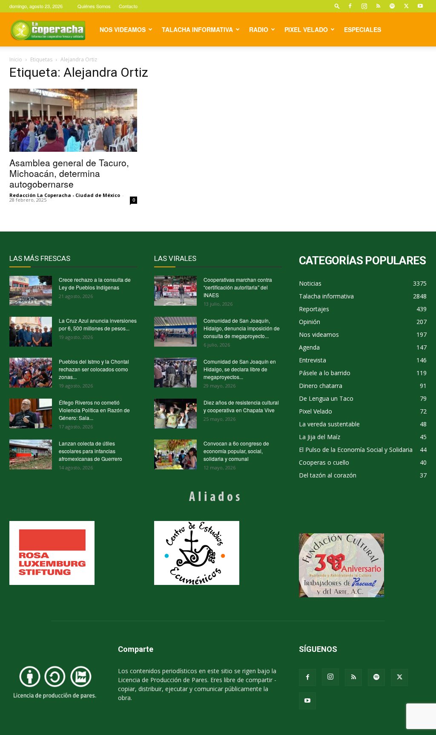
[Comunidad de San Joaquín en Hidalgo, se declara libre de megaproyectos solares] (175, 373)
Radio (258, 29)
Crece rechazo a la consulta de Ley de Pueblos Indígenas (95, 283)
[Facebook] (350, 6)
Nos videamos (123, 29)
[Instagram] (364, 6)
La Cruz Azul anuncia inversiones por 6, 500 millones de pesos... (98, 324)
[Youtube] (420, 6)
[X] (406, 6)
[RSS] (378, 6)
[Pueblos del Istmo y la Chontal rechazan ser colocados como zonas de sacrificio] (30, 373)
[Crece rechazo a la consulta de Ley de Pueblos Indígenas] (30, 291)
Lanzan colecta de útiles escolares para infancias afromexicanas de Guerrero (90, 451)
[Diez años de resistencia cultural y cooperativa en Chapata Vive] (175, 413)
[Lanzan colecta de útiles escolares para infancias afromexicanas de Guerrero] (30, 454)
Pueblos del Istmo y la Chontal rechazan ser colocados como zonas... (94, 369)
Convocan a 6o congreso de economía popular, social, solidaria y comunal (236, 451)
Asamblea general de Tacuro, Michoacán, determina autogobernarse (69, 173)
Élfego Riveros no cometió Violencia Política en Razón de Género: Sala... (94, 410)
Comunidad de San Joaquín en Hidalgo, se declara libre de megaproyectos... (240, 369)
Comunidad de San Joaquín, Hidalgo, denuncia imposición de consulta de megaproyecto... (242, 328)
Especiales (362, 29)
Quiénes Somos (94, 6)
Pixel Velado (306, 29)
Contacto (128, 6)
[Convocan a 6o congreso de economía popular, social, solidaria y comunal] (175, 454)
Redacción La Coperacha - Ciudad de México (64, 195)
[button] (337, 6)
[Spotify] (392, 6)
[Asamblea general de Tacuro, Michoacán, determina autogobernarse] (73, 120)
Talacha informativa (197, 29)
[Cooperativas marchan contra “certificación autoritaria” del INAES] (175, 291)
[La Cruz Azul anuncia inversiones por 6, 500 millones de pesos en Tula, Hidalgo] (30, 332)
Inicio (15, 59)
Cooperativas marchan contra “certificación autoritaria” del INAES (238, 287)
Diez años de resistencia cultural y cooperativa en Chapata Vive (241, 406)
